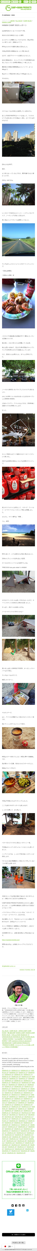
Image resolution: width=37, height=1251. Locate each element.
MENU (34, 1)
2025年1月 (6, 1076)
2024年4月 (9, 1080)
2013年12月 (11, 1141)
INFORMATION (6, 1043)
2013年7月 (29, 1143)
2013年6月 (6, 1145)
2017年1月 (6, 1119)
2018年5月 (9, 1110)
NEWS (13, 21)
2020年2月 (16, 1100)
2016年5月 (18, 1123)
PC (26, 1)
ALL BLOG (19, 21)
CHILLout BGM (15, 1035)
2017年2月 (28, 1117)
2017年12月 (16, 1113)
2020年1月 (25, 1100)
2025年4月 (9, 1074)
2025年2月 (28, 1074)
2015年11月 (12, 1127)
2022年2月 (25, 1088)
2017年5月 (9, 1117)
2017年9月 (13, 1115)
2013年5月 (16, 1145)
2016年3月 (6, 1125)
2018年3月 (18, 1110)
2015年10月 (22, 1127)
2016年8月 (23, 1121)
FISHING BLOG (30, 1037)
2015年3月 (25, 1131)
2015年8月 (9, 1129)
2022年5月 (6, 1088)
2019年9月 (22, 1102)
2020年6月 (9, 1098)
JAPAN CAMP (22, 1031)
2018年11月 (26, 1106)
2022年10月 (18, 1086)
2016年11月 (26, 1119)
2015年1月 (11, 1133)
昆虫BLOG (24, 1035)
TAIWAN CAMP (30, 1033)
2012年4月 (11, 1153)
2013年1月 (21, 1147)
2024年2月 (28, 1080)
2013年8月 (20, 1143)
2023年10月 (26, 1082)
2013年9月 (10, 1143)
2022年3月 (16, 1088)
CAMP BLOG (27, 21)
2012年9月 (29, 1149)
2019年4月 (28, 1105)
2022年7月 (28, 1086)
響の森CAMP (11, 1033)
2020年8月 (23, 1096)
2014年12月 (21, 1133)
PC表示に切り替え (19, 1242)
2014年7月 (6, 1137)
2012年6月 (25, 1151)
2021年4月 (28, 1092)
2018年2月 (28, 1110)
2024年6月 (23, 1078)
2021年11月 (12, 1090)
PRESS (7, 1047)
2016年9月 (13, 1121)
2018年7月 (22, 1109)
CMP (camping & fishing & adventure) (19, 1041)
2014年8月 (28, 1135)
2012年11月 (9, 1149)
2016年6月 (9, 1123)
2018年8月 (13, 1109)
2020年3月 (6, 1100)
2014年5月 (26, 1137)
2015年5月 (6, 1131)
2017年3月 (19, 1117)
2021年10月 (22, 1090)
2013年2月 (12, 1147)
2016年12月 (16, 1119)
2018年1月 (6, 1113)
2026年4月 (6, 1070)
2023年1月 (9, 1086)
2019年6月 (18, 1105)
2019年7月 (9, 1105)
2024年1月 (6, 1082)
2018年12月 (16, 1106)
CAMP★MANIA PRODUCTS (21, 1043)
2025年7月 (23, 1072)
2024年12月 (16, 1076)
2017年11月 (26, 1113)
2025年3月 (18, 1074)
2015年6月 (28, 1129)
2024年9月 (13, 1078)
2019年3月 (6, 1106)
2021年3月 (6, 1094)
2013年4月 (25, 1145)
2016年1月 (25, 1125)
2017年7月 (23, 1115)
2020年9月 (13, 1096)
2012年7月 (16, 1151)
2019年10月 (12, 1102)
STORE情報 (13, 1047)
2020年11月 (25, 1094)
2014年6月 (16, 1137)
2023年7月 (22, 1084)
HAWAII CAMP (6, 22)
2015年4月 (16, 1131)
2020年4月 (28, 1098)
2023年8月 (13, 1084)
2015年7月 (18, 1129)
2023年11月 (16, 1082)
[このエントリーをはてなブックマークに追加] (27, 1210)
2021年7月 (9, 1092)
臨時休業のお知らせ (9, 966)
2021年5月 (18, 1092)
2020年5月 (18, 1098)
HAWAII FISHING (8, 1039)
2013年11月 (21, 1141)
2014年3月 (13, 1139)
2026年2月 (16, 1070)
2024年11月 (26, 1076)
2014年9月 (19, 1135)
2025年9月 (13, 1072)
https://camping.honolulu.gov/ (11, 940)
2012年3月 (21, 1153)
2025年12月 (25, 1070)
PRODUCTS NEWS (8, 1045)
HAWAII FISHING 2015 (27, 970)
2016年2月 (16, 1125)
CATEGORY (6, 1)
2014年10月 (9, 1135)
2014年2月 (24, 1139)
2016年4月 (28, 1123)
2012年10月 (19, 1149)
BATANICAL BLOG (19, 1037)
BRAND (15, 1)
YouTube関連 (18, 1039)
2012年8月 (6, 1151)
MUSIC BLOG (6, 1035)
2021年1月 (16, 1094)
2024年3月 (18, 1080)
